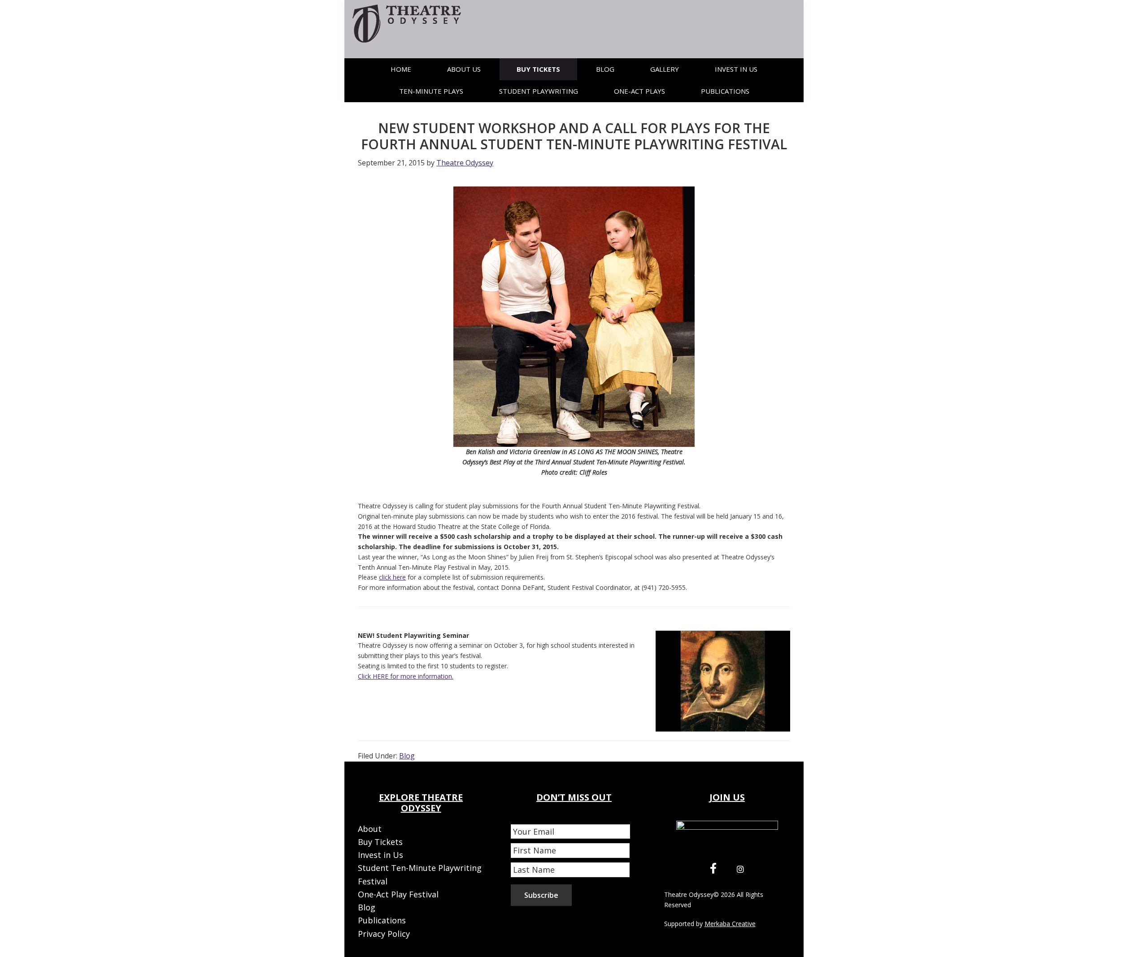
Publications (382, 920)
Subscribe (541, 895)
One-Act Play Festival (398, 894)
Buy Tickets (380, 841)
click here (392, 577)
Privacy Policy (384, 933)
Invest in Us (380, 854)
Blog (407, 756)
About (370, 828)
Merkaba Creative (730, 923)
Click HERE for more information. (405, 676)
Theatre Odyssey (688, 894)
